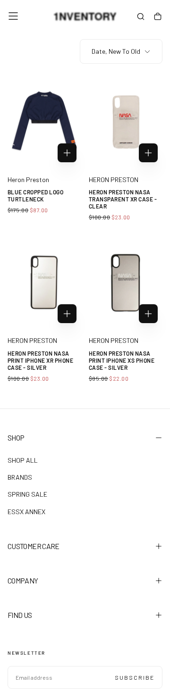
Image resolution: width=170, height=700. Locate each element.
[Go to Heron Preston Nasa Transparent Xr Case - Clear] (125, 121)
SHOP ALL (23, 460)
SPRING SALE (27, 494)
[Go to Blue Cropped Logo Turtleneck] (44, 121)
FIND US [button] (20, 614)
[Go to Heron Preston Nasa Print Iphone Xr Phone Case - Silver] (44, 282)
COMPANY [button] (23, 580)
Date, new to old (116, 51)
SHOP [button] (16, 437)
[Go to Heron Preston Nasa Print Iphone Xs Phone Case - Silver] (125, 282)
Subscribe (134, 677)
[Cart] (157, 16)
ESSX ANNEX (26, 512)
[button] (13, 16)
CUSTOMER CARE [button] (34, 546)
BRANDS (20, 477)
